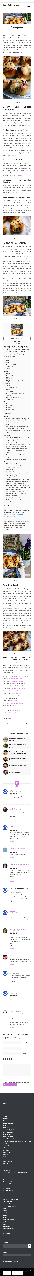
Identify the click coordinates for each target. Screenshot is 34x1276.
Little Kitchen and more (16, 708)
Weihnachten (6, 1226)
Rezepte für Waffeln (8, 1201)
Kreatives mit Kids (7, 1183)
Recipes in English (8, 1190)
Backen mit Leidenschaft (18, 693)
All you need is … (7, 1121)
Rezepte (5, 1197)
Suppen (5, 1217)
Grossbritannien (7, 1170)
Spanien (5, 1215)
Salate (4, 1208)
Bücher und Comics (8, 1136)
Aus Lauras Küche (14, 710)
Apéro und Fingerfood (8, 1123)
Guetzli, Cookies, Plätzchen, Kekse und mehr (15, 1172)
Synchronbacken (7, 1222)
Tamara (27, 31)
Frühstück (5, 1163)
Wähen (4, 1224)
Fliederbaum (15, 705)
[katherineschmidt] (14, 5)
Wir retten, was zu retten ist (10, 1231)
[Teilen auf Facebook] (7, 723)
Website (24, 1053)
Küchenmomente (13, 691)
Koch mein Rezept (8, 1181)
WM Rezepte (6, 1233)
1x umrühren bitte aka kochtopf (18, 676)
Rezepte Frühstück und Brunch (11, 1199)
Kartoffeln (5, 1179)
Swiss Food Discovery (9, 1219)
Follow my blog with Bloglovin (10, 1261)
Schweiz (5, 1210)
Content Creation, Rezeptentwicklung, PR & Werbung (17, 1141)
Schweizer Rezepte (8, 1213)
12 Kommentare (18, 31)
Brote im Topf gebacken (9, 1130)
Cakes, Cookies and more (18, 686)
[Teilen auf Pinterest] (17, 723)
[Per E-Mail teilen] (26, 723)
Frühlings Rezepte (7, 1161)
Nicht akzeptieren (17, 1272)
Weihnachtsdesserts (8, 1228)
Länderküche (6, 1186)
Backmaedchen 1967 (15, 678)
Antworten (12, 800)
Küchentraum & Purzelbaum (19, 688)
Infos (4, 1177)
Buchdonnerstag (7, 1134)
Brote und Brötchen (8, 1132)
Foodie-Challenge (7, 1159)
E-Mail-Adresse (26, 1048)
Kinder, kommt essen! (16, 703)
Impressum (5, 1100)
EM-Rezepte (6, 1150)
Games (5, 1165)
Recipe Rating (26, 1042)
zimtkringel (13, 700)
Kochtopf (9, 249)
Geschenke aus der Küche (10, 1168)
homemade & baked (16, 696)
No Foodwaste (6, 1188)
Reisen (4, 1192)
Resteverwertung (7, 1195)
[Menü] (28, 5)
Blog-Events (6, 1127)
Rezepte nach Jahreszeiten (10, 1204)
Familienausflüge (7, 1152)
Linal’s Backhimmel (17, 681)
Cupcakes (5, 1143)
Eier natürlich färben (15, 175)
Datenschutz (7, 1081)
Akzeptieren (7, 1272)
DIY (4, 1148)
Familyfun (5, 1154)
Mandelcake (7, 514)
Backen (5, 1125)
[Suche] (25, 5)
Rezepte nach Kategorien (9, 1206)
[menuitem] (25, 5)
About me (5, 1106)
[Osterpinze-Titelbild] (17, 18)
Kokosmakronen (19, 514)
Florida (4, 1156)
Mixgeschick (13, 713)
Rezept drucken (18, 338)
